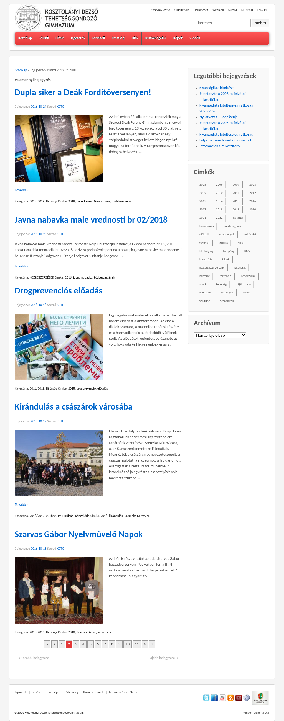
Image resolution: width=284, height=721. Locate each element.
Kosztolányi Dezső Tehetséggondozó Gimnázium (54, 712)
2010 (219, 193)
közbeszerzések (104, 277)
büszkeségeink (232, 226)
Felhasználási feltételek (123, 692)
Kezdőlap (25, 38)
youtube (204, 301)
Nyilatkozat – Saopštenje (218, 117)
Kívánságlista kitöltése (216, 88)
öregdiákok (227, 301)
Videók (194, 38)
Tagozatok (77, 38)
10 (128, 644)
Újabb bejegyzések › (164, 658)
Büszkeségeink (155, 38)
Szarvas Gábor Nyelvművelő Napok (79, 535)
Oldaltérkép (181, 10)
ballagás (238, 218)
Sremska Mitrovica (137, 516)
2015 (236, 201)
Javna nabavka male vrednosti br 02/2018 (91, 220)
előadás (102, 388)
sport (202, 284)
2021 (202, 218)
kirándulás (116, 516)
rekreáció (225, 276)
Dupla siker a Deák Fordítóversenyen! (83, 93)
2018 (71, 201)
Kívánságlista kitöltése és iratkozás (226, 135)
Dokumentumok (93, 692)
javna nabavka (82, 277)
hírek (241, 242)
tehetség (221, 284)
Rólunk (44, 38)
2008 (252, 184)
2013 (202, 201)
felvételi (204, 242)
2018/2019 (37, 201)
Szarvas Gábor (86, 632)
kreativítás (205, 259)
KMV (247, 251)
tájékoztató (244, 284)
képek (225, 259)
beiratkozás (206, 226)
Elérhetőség (201, 10)
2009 (202, 193)
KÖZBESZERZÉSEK (42, 277)
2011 (236, 193)
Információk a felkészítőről (219, 146)
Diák (135, 38)
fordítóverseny (121, 201)
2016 (252, 201)
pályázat (204, 276)
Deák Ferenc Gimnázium (93, 201)
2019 (236, 209)
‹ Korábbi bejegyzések (34, 658)
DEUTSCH (247, 10)
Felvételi (98, 38)
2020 (252, 209)
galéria (223, 242)
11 (137, 644)
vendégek (205, 292)
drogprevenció (86, 388)
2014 (219, 201)
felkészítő (250, 234)
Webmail (218, 10)
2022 (219, 218)
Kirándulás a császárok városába (74, 407)
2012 (252, 193)
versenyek (104, 632)
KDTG (60, 107)
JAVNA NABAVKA (159, 10)
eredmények (226, 234)
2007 (236, 184)
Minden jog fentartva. (256, 712)
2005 (202, 184)
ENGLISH (262, 10)
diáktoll (204, 234)
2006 (219, 184)
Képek (178, 38)
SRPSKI (232, 10)
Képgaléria (82, 516)
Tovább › (21, 190)
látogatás (240, 267)
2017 (202, 209)
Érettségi (118, 38)
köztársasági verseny (211, 267)
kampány (228, 251)
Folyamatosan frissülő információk (225, 140)
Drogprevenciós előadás (58, 291)
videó (246, 292)
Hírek (59, 38)
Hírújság (51, 201)
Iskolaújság (206, 251)
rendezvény (248, 276)
